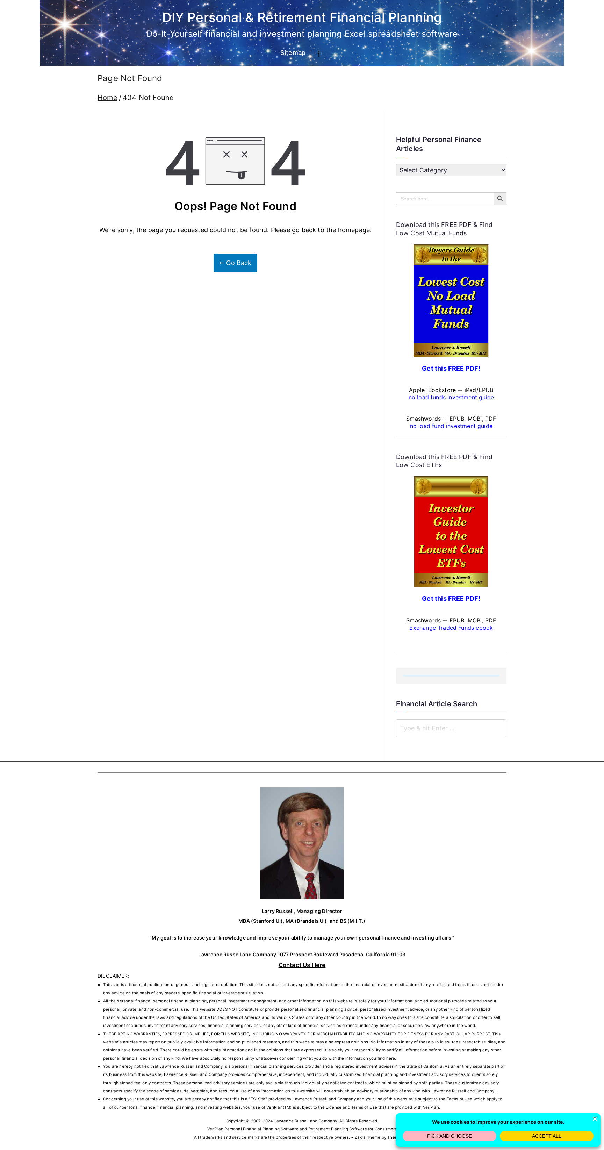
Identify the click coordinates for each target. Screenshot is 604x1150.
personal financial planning (259, 1066)
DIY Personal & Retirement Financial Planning (302, 17)
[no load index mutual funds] (451, 300)
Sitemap (292, 52)
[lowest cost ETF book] (451, 531)
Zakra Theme (368, 1137)
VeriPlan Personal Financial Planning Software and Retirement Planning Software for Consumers (302, 1129)
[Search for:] (451, 728)
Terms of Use (460, 1099)
